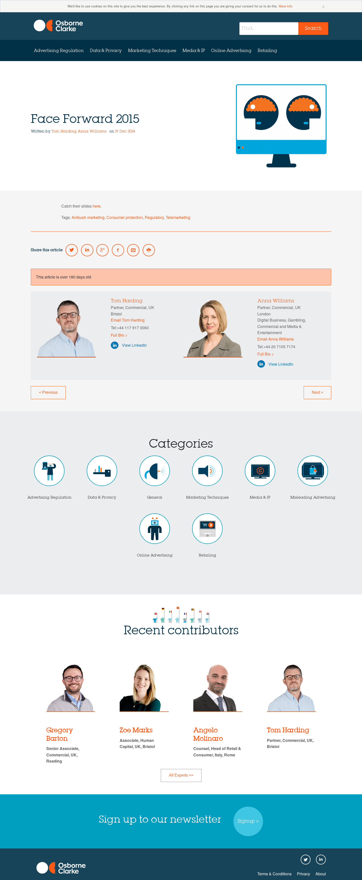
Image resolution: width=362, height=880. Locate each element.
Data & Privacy (106, 51)
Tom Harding (64, 131)
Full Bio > (119, 335)
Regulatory (154, 217)
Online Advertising (231, 51)
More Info (285, 6)
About (320, 874)
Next (317, 392)
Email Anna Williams (275, 339)
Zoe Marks (136, 730)
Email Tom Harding (128, 320)
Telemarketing (178, 217)
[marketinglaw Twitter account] (72, 250)
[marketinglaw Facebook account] (118, 250)
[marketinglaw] (58, 25)
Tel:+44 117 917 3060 (130, 327)
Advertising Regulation (59, 51)
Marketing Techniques (152, 51)
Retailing (267, 51)
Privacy (303, 874)
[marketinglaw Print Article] (149, 250)
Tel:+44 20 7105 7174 (276, 346)
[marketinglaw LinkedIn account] (87, 250)
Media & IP (193, 51)
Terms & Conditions (274, 874)
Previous (48, 392)
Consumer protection (124, 217)
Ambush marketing (88, 217)
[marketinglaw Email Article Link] (133, 250)
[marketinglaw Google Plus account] (102, 250)
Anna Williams (92, 131)
